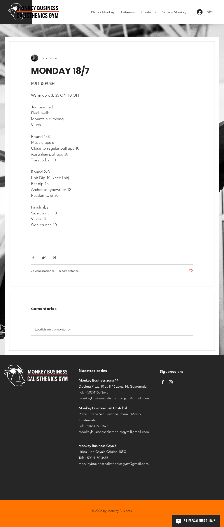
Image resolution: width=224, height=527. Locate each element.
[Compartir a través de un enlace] (44, 257)
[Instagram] (170, 382)
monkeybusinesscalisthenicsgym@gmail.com (114, 398)
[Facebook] (162, 382)
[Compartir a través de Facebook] (33, 257)
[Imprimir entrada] (54, 257)
